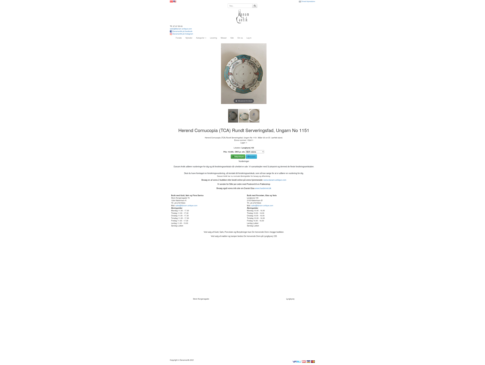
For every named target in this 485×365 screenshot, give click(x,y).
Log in (249, 38)
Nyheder (189, 38)
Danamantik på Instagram (182, 33)
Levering (213, 38)
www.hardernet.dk (263, 188)
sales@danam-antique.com (181, 28)
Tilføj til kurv (239, 156)
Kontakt (252, 156)
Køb (232, 38)
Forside (180, 37)
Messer (224, 38)
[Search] (254, 6)
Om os (240, 38)
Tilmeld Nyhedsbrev (308, 1)
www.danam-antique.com (274, 180)
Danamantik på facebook (182, 31)
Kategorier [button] (200, 38)
